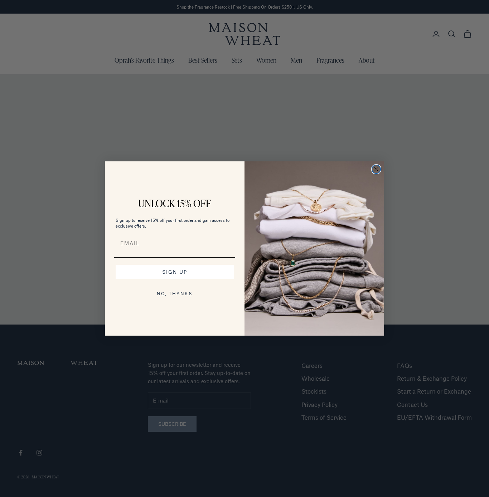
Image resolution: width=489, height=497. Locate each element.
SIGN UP (174, 272)
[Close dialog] (376, 169)
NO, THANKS (175, 293)
